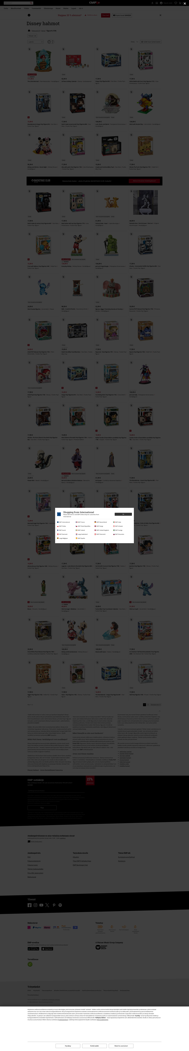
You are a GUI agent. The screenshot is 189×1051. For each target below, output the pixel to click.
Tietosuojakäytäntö (102, 1020)
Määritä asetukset (121, 1046)
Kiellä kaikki (94, 1046)
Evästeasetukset (63, 1020)
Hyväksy (68, 1046)
